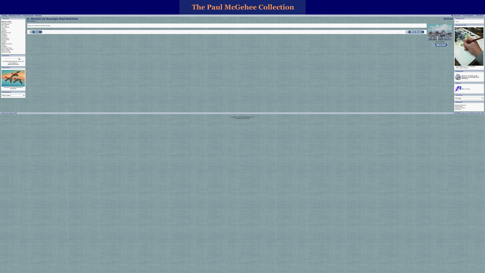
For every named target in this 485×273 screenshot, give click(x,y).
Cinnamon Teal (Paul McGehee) (13, 87)
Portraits (4, 41)
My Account (455, 16)
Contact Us (458, 109)
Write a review (466, 89)
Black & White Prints (7, 49)
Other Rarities (5, 24)
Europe (4, 42)
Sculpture (4, 46)
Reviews (38, 16)
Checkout (479, 16)
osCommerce (246, 118)
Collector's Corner (7, 23)
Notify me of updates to (470, 77)
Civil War (4, 30)
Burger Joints (5, 39)
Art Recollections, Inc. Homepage (465, 66)
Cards (3, 28)
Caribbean (5, 35)
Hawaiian (4, 37)
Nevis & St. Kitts (6, 52)
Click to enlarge (439, 41)
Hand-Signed (28, 16)
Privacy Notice (459, 106)
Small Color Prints (7, 48)
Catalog (4, 16)
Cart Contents (468, 16)
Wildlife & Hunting (7, 43)
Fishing (4, 45)
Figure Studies (6, 50)
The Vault (4, 25)
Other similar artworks (462, 68)
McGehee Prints (15, 16)
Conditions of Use (460, 108)
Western (4, 31)
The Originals (5, 27)
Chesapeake (5, 38)
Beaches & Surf (6, 32)
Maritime (4, 34)
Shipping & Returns (460, 105)
